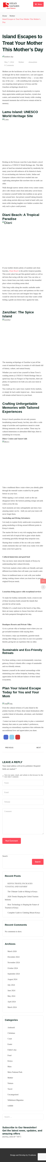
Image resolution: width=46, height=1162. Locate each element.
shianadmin (33, 62)
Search (5, 856)
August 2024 (12, 979)
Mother (12, 16)
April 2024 (12, 1002)
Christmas (11, 1033)
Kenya (10, 1061)
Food (9, 1055)
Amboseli (11, 1028)
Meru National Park (15, 1072)
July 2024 (11, 985)
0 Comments (9, 65)
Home (4, 16)
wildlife (10, 1106)
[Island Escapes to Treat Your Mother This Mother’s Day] (6, 737)
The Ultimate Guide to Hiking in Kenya (22, 892)
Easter (10, 1044)
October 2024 (13, 968)
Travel (10, 1089)
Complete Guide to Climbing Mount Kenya (24, 913)
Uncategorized (13, 1095)
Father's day (12, 1050)
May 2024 (11, 996)
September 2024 (14, 974)
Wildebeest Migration (15, 1100)
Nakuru (10, 1083)
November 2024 (14, 962)
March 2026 (12, 951)
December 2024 (13, 957)
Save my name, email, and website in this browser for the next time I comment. (23, 776)
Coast (10, 1039)
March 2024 (12, 1007)
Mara (9, 1067)
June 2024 (11, 990)
